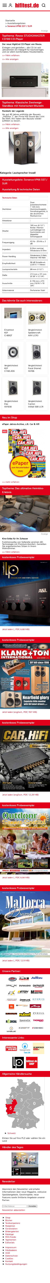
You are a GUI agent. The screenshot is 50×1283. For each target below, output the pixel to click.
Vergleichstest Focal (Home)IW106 (35, 368)
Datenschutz (11, 1255)
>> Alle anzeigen (10, 59)
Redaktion (10, 1226)
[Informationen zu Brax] (11, 986)
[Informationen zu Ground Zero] (11, 1000)
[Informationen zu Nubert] (25, 1014)
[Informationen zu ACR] (12, 979)
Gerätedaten (11, 1228)
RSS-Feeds (10, 1237)
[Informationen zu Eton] (23, 992)
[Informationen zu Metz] (35, 1006)
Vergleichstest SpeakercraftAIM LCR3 (35, 332)
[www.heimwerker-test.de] (38, 1053)
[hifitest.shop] (31, 1067)
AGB (7, 1253)
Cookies (9, 1258)
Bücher (8, 1220)
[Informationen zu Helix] (25, 1000)
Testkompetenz (12, 1223)
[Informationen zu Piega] (38, 1014)
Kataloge (9, 1234)
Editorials (9, 1242)
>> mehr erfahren (10, 482)
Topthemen (10, 1239)
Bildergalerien (12, 1231)
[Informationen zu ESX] (11, 993)
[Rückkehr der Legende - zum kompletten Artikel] (25, 149)
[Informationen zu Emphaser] (38, 986)
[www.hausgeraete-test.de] (25, 1053)
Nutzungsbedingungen (16, 1264)
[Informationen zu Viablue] (11, 1030)
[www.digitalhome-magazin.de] (11, 1053)
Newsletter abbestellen (13, 1210)
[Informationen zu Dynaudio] (25, 985)
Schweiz (11, 1133)
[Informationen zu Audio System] (24, 979)
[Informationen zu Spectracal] (25, 1021)
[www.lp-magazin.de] (18, 1067)
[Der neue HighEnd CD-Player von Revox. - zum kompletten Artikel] (25, 80)
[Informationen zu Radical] (11, 1022)
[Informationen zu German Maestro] (36, 992)
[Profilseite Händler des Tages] (25, 1164)
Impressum (10, 1247)
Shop (7, 1217)
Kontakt (9, 1261)
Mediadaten (11, 1250)
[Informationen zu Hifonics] (38, 999)
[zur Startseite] (27, 5)
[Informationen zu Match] (22, 1005)
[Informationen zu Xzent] (24, 1028)
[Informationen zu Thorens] (38, 1021)
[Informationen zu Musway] (11, 1013)
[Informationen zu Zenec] (37, 1028)
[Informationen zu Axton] (36, 978)
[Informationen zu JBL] (11, 1007)
